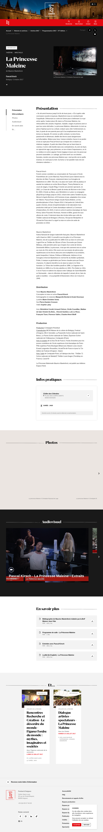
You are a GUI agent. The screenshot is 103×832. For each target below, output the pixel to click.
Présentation (17, 110)
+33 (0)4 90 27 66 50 (25, 803)
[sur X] (95, 30)
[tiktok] (37, 816)
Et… (13, 129)
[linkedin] (31, 816)
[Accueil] (7, 23)
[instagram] (26, 816)
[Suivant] (99, 473)
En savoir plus (17, 126)
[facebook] (20, 816)
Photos (15, 118)
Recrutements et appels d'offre (72, 798)
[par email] (95, 34)
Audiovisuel (16, 122)
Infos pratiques (18, 114)
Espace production (68, 802)
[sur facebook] (90, 30)
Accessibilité (66, 791)
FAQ (63, 795)
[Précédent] (4, 473)
